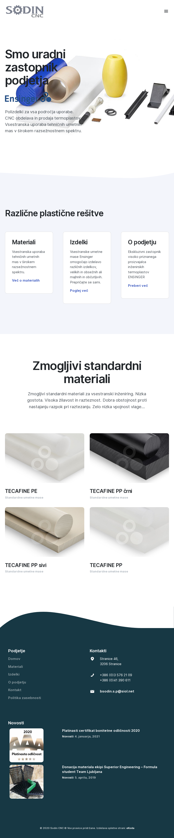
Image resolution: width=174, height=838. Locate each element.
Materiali (15, 667)
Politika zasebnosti (24, 698)
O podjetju (17, 682)
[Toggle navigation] (166, 11)
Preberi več (138, 286)
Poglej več (79, 291)
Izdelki (13, 674)
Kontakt (14, 690)
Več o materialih (26, 280)
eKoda (130, 828)
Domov (14, 659)
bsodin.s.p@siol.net (117, 691)
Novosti (68, 736)
